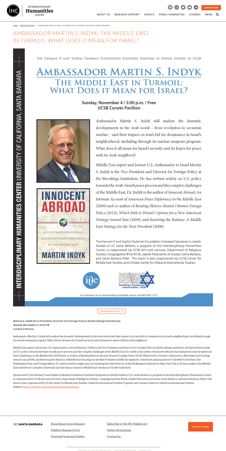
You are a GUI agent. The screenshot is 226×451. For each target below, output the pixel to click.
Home (15, 25)
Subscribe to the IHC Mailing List (127, 424)
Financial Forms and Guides (68, 436)
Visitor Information (119, 430)
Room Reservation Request (68, 424)
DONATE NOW (211, 7)
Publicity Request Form (65, 430)
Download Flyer (110, 311)
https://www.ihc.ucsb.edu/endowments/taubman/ (51, 386)
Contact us (114, 436)
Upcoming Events (27, 25)
